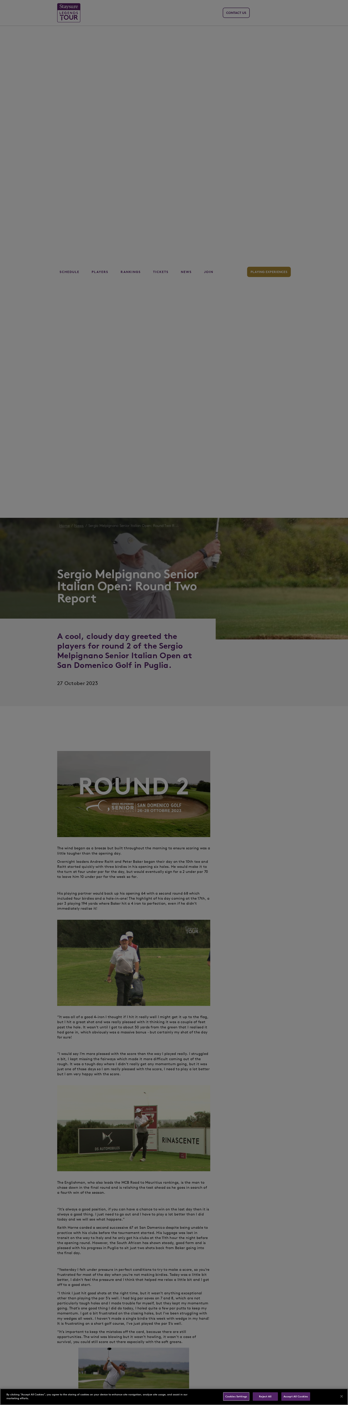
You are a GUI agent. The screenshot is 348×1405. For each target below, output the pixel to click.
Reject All (265, 1396)
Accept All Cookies (296, 1396)
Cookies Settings (236, 1396)
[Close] (341, 1396)
